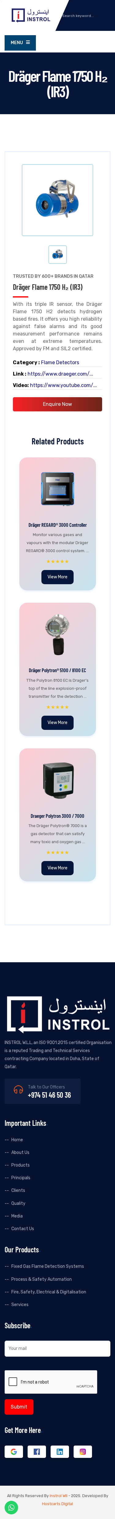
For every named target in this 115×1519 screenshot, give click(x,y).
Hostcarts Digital (57, 1503)
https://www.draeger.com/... (60, 374)
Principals (20, 1178)
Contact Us (22, 1228)
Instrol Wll (58, 1495)
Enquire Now (57, 404)
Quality (18, 1203)
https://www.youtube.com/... (63, 385)
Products (20, 1165)
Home (17, 1140)
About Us (20, 1152)
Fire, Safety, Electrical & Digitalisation (48, 1292)
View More (57, 577)
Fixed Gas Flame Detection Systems (47, 1266)
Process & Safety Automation (41, 1279)
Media (17, 1216)
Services (20, 1304)
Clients (18, 1190)
